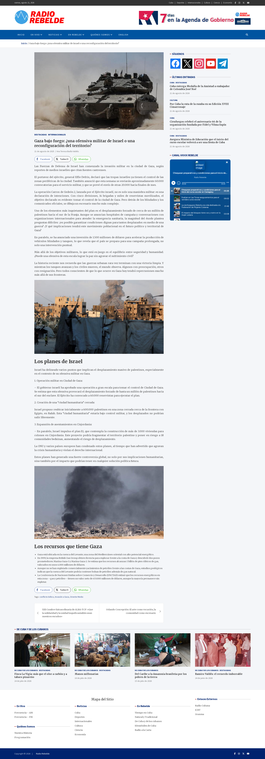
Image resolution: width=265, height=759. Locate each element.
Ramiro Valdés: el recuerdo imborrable (218, 674)
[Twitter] (243, 2)
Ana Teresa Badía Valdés (68, 151)
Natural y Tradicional (146, 717)
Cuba (171, 2)
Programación (22, 737)
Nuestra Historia (23, 733)
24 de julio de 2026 (22, 681)
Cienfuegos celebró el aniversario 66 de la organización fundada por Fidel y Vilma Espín (198, 123)
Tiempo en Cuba (143, 712)
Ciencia (217, 2)
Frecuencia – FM (23, 717)
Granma (199, 714)
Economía (227, 2)
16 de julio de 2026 (83, 678)
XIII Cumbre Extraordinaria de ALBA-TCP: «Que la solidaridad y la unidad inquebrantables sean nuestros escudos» (67, 613)
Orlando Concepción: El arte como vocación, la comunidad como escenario (131, 611)
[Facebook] (235, 2)
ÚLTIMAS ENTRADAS (183, 77)
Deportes (180, 2)
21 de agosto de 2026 (180, 93)
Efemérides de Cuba (145, 725)
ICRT (197, 710)
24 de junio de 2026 (204, 678)
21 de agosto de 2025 (44, 151)
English (123, 34)
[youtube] (211, 63)
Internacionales (194, 2)
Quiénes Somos (100, 34)
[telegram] (223, 63)
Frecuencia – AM (23, 712)
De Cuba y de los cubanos (26, 670)
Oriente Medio (76, 596)
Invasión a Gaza (62, 596)
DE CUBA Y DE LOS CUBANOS (32, 629)
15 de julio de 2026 (143, 681)
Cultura (207, 2)
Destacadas (40, 134)
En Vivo (35, 34)
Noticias (54, 34)
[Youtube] (248, 2)
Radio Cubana (202, 705)
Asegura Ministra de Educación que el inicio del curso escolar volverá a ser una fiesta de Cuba (199, 141)
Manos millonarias (86, 674)
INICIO (21, 34)
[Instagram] (239, 2)
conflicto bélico (47, 596)
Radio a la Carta (143, 730)
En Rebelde (75, 34)
